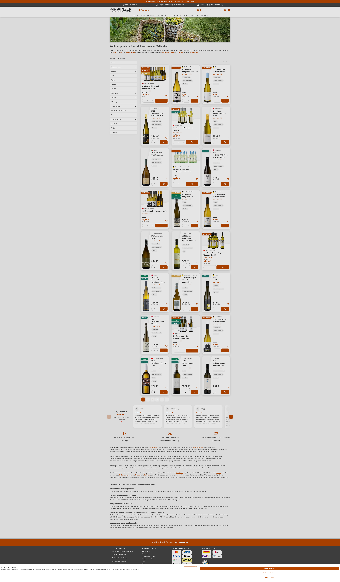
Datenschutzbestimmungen (190, 566)
